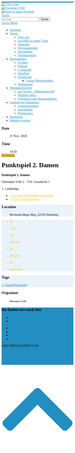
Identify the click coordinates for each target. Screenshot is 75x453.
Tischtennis (25, 77)
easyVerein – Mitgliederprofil (36, 91)
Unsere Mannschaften (39, 80)
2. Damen (8, 285)
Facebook (16, 317)
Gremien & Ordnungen (24, 102)
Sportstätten (25, 51)
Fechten (23, 62)
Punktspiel (20, 285)
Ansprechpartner (28, 106)
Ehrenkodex (25, 113)
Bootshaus (16, 117)
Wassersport (25, 84)
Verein (14, 33)
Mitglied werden (20, 120)
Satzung (15, 335)
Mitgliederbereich (21, 88)
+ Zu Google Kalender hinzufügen (31, 195)
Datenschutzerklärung (23, 328)
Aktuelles (24, 44)
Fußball (22, 66)
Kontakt (15, 339)
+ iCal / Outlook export (24, 199)
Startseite (15, 30)
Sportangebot (18, 59)
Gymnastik (24, 69)
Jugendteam (25, 109)
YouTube (15, 321)
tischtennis (8, 155)
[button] (37, 449)
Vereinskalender (28, 48)
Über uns (23, 37)
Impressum (16, 331)
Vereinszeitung (27, 55)
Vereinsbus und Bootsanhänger (37, 98)
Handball (23, 73)
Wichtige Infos (27, 95)
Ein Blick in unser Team (33, 40)
